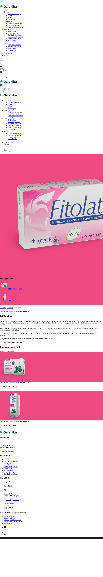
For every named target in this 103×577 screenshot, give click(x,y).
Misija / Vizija (12, 40)
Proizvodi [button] (7, 22)
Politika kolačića (9, 523)
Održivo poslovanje (14, 14)
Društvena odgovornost (15, 37)
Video (10, 17)
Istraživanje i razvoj (14, 33)
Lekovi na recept (13, 25)
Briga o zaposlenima (14, 45)
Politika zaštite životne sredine (13, 521)
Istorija (10, 15)
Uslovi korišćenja (9, 518)
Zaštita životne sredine (15, 39)
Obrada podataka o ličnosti (12, 520)
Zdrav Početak (12, 50)
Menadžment (12, 19)
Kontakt (6, 55)
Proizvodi (10, 308)
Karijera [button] (7, 43)
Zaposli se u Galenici (14, 46)
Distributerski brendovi (15, 27)
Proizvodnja (12, 31)
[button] (1, 61)
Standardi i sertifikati (14, 35)
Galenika (3, 308)
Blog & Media (8, 54)
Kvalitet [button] (6, 29)
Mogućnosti (12, 48)
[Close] (2, 91)
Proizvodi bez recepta (15, 23)
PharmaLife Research (22, 311)
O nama (6, 459)
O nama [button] (6, 12)
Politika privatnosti (10, 516)
